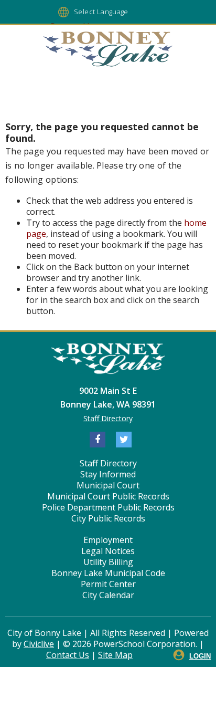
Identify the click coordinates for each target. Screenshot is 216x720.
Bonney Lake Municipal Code (108, 573)
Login (200, 656)
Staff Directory (108, 418)
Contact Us (67, 655)
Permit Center (108, 584)
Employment (108, 540)
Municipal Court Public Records (108, 496)
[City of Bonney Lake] (108, 50)
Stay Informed (108, 474)
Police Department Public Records (108, 507)
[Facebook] (97, 439)
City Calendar (108, 595)
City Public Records (108, 518)
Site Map (115, 655)
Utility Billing (108, 562)
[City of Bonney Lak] (108, 360)
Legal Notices (108, 551)
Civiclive (39, 644)
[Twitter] (124, 439)
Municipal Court (108, 485)
